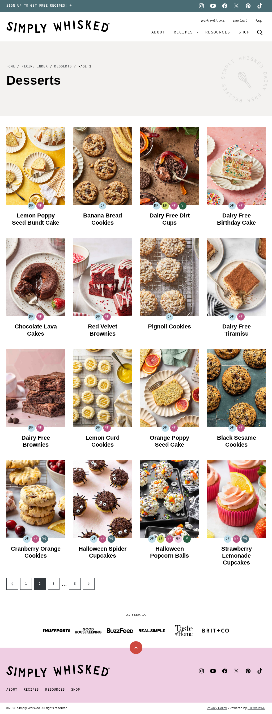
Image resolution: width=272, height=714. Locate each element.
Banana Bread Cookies (102, 219)
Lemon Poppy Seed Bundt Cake (35, 219)
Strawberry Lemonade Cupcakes (236, 555)
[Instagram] (201, 6)
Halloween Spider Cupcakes (103, 552)
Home (10, 67)
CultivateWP (256, 708)
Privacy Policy (217, 708)
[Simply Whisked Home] (58, 26)
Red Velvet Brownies (102, 330)
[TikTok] (260, 6)
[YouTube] (213, 6)
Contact (240, 21)
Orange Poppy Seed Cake (169, 441)
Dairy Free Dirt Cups (170, 219)
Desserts (63, 67)
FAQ (258, 21)
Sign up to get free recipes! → (39, 6)
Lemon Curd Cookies (103, 441)
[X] (236, 6)
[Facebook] (225, 6)
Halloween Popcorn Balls (169, 552)
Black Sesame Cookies (236, 441)
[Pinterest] (248, 6)
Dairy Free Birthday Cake (236, 219)
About (158, 32)
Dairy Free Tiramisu (236, 330)
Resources (217, 32)
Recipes (183, 32)
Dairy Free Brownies (36, 441)
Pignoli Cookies (169, 326)
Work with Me (212, 21)
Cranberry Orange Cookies (36, 552)
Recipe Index (35, 67)
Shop (244, 32)
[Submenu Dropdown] (197, 32)
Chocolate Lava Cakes (36, 330)
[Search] (260, 32)
